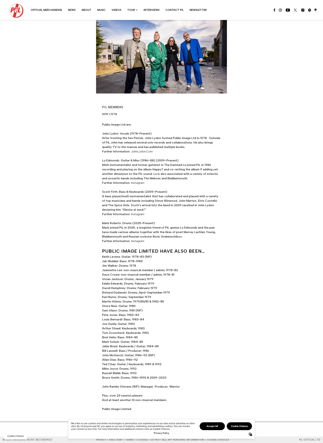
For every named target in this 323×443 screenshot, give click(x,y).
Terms (129, 439)
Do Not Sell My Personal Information (177, 439)
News (72, 10)
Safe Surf (115, 439)
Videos (116, 10)
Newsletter (198, 10)
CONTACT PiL (174, 10)
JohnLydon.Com (142, 151)
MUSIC (101, 10)
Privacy (101, 439)
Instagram (137, 183)
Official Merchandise (46, 10)
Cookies (142, 439)
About (86, 10)
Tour (131, 10)
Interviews (151, 10)
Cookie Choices (218, 439)
